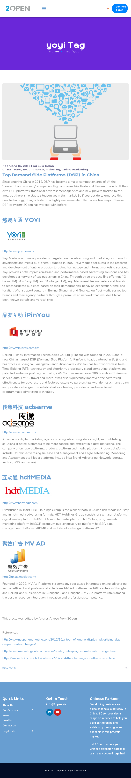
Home (54, 51)
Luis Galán (46, 166)
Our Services (10, 710)
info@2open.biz (56, 704)
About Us (8, 705)
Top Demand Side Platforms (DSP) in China (50, 175)
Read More (9, 667)
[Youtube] (57, 712)
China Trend (11, 169)
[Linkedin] (49, 712)
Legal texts (9, 731)
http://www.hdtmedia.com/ (20, 503)
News (6, 715)
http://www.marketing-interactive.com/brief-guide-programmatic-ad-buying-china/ (59, 651)
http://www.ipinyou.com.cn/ (20, 348)
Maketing (53, 169)
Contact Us (9, 725)
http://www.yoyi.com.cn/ (18, 251)
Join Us (7, 720)
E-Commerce (33, 169)
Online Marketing (75, 169)
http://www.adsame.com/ (19, 432)
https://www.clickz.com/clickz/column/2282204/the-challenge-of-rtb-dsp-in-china (58, 658)
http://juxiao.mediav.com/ (19, 577)
